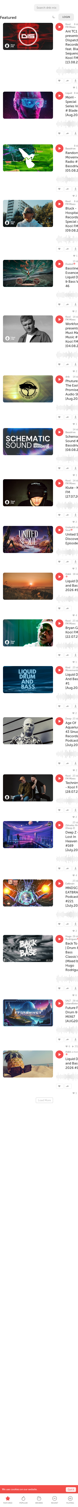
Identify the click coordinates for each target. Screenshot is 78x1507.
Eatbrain (69, 883)
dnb (67, 376)
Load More (44, 1100)
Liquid (68, 93)
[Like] (59, 80)
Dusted (69, 264)
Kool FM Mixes (70, 25)
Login (66, 17)
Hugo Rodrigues (71, 938)
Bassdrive (70, 148)
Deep (68, 718)
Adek (68, 574)
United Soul (69, 529)
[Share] (68, 80)
